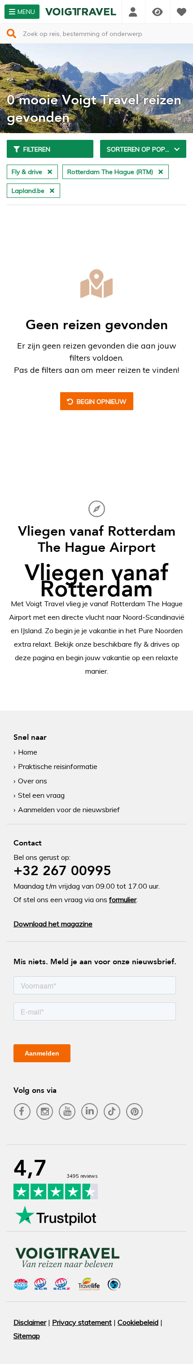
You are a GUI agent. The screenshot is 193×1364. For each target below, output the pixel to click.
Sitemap (26, 1335)
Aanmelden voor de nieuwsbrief (69, 809)
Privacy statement (82, 1322)
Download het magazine (52, 923)
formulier (122, 899)
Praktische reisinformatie (57, 766)
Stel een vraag (41, 795)
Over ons (32, 780)
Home (27, 751)
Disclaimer (29, 1322)
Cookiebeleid (138, 1322)
